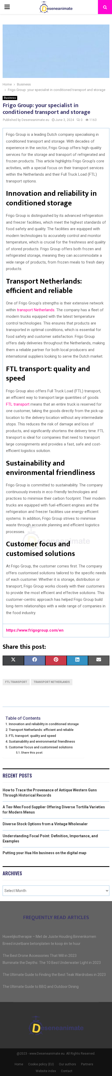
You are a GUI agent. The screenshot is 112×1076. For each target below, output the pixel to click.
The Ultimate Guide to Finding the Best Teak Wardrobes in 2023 (54, 975)
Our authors (67, 1064)
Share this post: (32, 752)
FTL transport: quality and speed (32, 736)
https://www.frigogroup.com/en (35, 630)
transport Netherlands (35, 310)
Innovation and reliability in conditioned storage (44, 724)
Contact (66, 1071)
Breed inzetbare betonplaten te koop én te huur (41, 944)
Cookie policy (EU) (41, 1064)
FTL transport (17, 404)
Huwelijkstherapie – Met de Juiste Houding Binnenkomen (49, 936)
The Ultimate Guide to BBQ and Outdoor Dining (41, 987)
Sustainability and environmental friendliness (42, 741)
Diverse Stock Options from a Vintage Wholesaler (45, 824)
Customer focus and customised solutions (41, 747)
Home (19, 1064)
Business (10, 97)
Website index (46, 1071)
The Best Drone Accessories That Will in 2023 (40, 955)
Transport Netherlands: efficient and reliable (41, 730)
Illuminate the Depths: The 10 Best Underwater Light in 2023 (52, 963)
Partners (87, 1064)
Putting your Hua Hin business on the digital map (44, 853)
